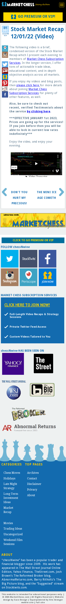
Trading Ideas (13, 528)
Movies (8, 523)
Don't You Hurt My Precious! (19, 197)
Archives (33, 472)
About (31, 495)
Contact (32, 478)
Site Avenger (56, 600)
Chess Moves (12, 472)
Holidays (9, 478)
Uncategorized (13, 534)
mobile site (27, 602)
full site (40, 602)
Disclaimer (34, 484)
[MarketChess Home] (25, 4)
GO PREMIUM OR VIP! (36, 16)
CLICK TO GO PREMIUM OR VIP (33, 240)
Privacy (32, 489)
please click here (28, 85)
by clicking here (38, 111)
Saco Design (20, 600)
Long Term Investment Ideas (11, 498)
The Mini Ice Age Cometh (46, 195)
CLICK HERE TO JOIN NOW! (27, 304)
